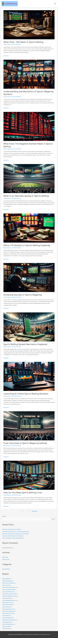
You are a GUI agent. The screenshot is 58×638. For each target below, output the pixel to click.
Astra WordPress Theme (44, 634)
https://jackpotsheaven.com (8, 609)
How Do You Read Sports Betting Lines (22, 492)
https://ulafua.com (6, 615)
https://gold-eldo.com (7, 598)
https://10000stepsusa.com (8, 624)
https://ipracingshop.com (8, 617)
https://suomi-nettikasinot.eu (9, 583)
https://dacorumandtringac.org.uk (10, 587)
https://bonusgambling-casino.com (10, 596)
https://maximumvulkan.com (8, 611)
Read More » (6, 55)
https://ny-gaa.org (6, 585)
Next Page (35, 511)
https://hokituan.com (7, 606)
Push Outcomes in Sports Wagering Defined (25, 443)
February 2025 (5, 559)
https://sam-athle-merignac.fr (9, 589)
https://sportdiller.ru (6, 626)
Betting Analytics (7, 44)
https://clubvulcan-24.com (8, 613)
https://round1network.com (8, 591)
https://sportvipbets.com (8, 580)
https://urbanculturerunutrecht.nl (9, 593)
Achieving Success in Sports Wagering (22, 294)
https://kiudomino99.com (8, 604)
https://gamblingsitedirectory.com (10, 600)
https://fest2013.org (7, 628)
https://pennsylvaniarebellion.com (10, 619)
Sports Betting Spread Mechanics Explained (25, 344)
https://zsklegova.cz (7, 578)
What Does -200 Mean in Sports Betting (23, 42)
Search (4, 516)
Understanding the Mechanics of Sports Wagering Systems (15, 531)
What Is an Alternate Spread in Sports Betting (26, 196)
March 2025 (5, 557)
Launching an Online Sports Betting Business (25, 393)
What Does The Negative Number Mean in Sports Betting (15, 533)
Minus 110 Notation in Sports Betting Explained (26, 245)
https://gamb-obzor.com (7, 602)
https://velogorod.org (7, 622)
